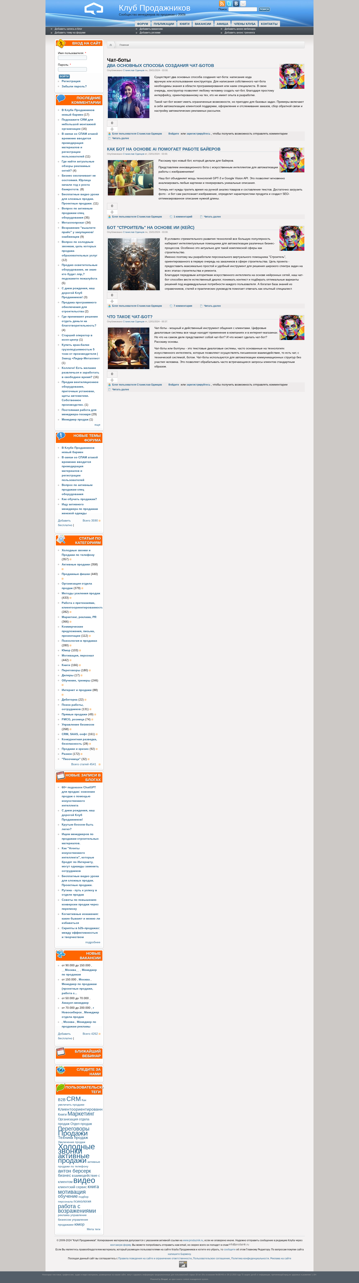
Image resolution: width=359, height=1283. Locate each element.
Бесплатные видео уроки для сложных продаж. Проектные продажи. (80, 199)
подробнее (92, 942)
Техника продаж (73, 1137)
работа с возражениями (77, 1208)
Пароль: (64, 64)
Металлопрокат (73, 222)
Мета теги (93, 1229)
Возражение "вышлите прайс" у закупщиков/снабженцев (79, 232)
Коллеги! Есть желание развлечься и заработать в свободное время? (80, 372)
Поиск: (223, 9)
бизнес (64, 1175)
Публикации (164, 24)
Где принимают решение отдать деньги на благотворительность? (80, 321)
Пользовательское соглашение (211, 1258)
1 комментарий (183, 216)
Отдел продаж (81, 1124)
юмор (79, 1224)
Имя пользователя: (72, 53)
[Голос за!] (112, 129)
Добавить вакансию (151, 28)
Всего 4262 (90, 1033)
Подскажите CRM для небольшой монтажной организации (79, 124)
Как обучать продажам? (79, 499)
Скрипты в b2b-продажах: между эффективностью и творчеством (81, 933)
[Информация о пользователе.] (291, 87)
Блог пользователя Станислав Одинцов (137, 133)
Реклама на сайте (280, 1258)
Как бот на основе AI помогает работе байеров (163, 149)
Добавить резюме (150, 32)
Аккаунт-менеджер (75, 1002)
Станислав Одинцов (133, 70)
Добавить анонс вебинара (240, 28)
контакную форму (120, 1244)
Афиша (222, 24)
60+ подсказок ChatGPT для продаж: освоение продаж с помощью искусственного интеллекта (79, 796)
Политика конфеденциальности (250, 1258)
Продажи (73, 1133)
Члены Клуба (245, 24)
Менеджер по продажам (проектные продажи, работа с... (79, 989)
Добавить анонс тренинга (240, 32)
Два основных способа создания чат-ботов (160, 65)
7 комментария (183, 305)
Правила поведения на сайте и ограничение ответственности (155, 1258)
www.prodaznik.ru (193, 1240)
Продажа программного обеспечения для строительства (79, 307)
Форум (142, 24)
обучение (68, 1196)
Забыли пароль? (74, 86)
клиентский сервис (72, 1187)
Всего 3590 (90, 520)
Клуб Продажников (155, 7)
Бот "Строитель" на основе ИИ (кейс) (150, 227)
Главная (124, 45)
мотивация (72, 1192)
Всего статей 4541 (83, 764)
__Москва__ (70, 970)
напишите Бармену (179, 1254)
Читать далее (120, 138)
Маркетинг (81, 1113)
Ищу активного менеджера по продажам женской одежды (80, 509)
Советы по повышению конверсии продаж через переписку (80, 904)
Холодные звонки (76, 1149)
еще (97, 424)
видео (84, 1180)
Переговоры (73, 1128)
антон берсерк (74, 1171)
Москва (84, 979)
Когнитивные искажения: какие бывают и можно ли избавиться (81, 918)
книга (93, 1186)
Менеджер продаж (75, 419)
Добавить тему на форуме (70, 32)
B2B (62, 1100)
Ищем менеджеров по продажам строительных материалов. (80, 839)
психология (82, 1201)
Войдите (173, 133)
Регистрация (71, 81)
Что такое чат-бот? (129, 316)
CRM (73, 1098)
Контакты (269, 24)
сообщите (230, 1249)
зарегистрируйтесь (198, 133)
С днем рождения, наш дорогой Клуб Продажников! (78, 293)
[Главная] (97, 13)
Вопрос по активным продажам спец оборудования (77, 213)
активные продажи (74, 1158)
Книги (184, 24)
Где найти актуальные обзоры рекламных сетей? (78, 166)
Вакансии (203, 24)
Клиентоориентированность (84, 1109)
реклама (64, 1215)
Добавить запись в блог (68, 28)
